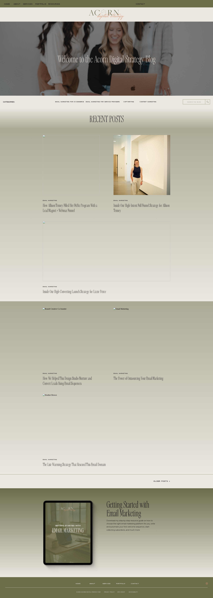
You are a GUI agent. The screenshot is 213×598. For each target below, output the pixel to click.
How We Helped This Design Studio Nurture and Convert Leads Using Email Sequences (67, 380)
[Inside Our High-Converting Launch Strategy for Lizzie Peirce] (106, 251)
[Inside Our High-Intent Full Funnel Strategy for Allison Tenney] (142, 165)
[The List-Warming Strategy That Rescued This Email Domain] (106, 424)
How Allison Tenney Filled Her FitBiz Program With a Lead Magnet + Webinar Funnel (70, 208)
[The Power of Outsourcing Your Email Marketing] (142, 338)
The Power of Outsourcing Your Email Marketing (138, 378)
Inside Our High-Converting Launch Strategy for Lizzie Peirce (74, 291)
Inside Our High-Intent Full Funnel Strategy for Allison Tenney (142, 208)
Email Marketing (50, 200)
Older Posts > (161, 481)
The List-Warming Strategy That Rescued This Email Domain (74, 464)
